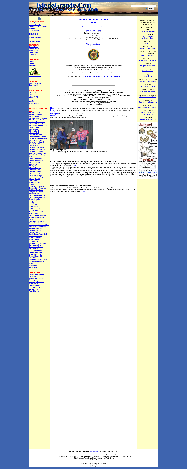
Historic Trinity (34, 173)
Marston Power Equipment (148, 102)
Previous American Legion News (93, 27)
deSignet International (147, 66)
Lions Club (33, 204)
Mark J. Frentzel (147, 71)
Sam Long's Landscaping (147, 81)
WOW (31, 263)
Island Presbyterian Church (36, 185)
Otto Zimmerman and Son (148, 119)
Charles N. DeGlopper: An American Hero (101, 76)
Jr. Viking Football (36, 190)
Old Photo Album (35, 98)
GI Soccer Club (34, 169)
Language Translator (36, 282)
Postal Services (34, 291)
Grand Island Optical (148, 86)
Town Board (33, 50)
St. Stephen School (36, 247)
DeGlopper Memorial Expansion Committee (37, 148)
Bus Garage (33, 129)
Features (32, 28)
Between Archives (35, 41)
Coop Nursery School (37, 140)
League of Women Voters (38, 201)
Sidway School (34, 239)
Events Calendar (35, 25)
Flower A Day (147, 43)
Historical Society (35, 175)
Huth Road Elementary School (36, 181)
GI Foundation (34, 162)
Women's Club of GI (36, 261)
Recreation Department (37, 221)
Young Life (33, 265)
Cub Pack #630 (34, 146)
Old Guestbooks (35, 65)
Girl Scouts (33, 157)
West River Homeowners (38, 260)
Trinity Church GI (35, 256)
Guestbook (33, 61)
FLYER (83, 191)
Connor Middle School (37, 136)
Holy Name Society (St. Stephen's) (36, 178)
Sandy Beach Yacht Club (38, 234)
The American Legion (93, 44)
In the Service (34, 30)
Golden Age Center (36, 158)
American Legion (35, 114)
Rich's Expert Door (147, 55)
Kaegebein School (36, 192)
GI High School (34, 166)
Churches (32, 92)
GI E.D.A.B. (33, 164)
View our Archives (35, 38)
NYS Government (35, 287)
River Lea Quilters (35, 228)
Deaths (31, 94)
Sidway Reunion (35, 238)
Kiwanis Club (34, 193)
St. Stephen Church (36, 245)
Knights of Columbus (37, 195)
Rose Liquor (147, 76)
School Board (34, 49)
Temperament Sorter (36, 278)
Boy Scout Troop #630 (37, 123)
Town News (33, 47)
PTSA (31, 219)
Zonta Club (33, 267)
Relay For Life (34, 223)
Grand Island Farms (36, 160)
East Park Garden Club (37, 153)
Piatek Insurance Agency (147, 60)
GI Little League (35, 168)
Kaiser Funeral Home (147, 48)
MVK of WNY (33, 214)
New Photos (33, 96)
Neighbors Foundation (37, 215)
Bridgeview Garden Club (38, 125)
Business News (34, 85)
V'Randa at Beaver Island (147, 97)
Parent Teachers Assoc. (37, 217)
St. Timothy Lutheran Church (35, 249)
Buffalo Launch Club (36, 127)
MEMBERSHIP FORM (93, 30)
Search (31, 63)
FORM (74, 165)
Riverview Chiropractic (147, 31)
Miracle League (34, 208)
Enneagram (33, 280)
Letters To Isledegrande (38, 26)
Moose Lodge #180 (36, 212)
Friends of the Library (37, 155)
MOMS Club (33, 210)
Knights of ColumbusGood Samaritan (37, 198)
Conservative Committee (38, 138)
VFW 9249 (32, 258)
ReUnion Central (35, 76)
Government (33, 52)
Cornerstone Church (36, 142)
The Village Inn (148, 114)
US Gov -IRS (33, 289)
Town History (34, 103)
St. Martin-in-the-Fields (37, 243)
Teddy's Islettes (35, 254)
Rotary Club (33, 232)
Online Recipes (34, 285)
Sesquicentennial (35, 100)
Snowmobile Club (35, 241)
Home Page (33, 23)
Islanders (32, 54)
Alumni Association (36, 112)
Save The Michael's (36, 252)
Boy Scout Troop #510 (37, 122)
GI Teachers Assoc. (36, 171)
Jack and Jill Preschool (37, 188)
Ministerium (33, 206)
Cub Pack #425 (34, 144)
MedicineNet (33, 283)
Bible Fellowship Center (38, 118)
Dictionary (33, 276)
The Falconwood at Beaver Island (147, 37)
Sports (31, 101)
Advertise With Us (35, 83)
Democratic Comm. (36, 151)
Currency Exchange (36, 274)
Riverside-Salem (35, 230)
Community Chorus (36, 135)
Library (31, 203)
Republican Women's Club (39, 225)
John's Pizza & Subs (148, 112)
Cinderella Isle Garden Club (34, 132)
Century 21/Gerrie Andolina (147, 107)
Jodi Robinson (94, 451)
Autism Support (35, 116)
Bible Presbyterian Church (38, 120)
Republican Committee (37, 226)
